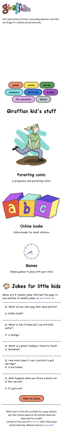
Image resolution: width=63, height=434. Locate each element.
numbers (14, 92)
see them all (47, 298)
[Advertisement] (31, 53)
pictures (33, 92)
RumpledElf (48, 425)
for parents (23, 99)
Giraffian (34, 421)
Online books (31, 226)
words (47, 85)
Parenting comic (31, 174)
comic (31, 85)
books (50, 92)
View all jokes (31, 398)
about (43, 99)
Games (31, 265)
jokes (15, 85)
